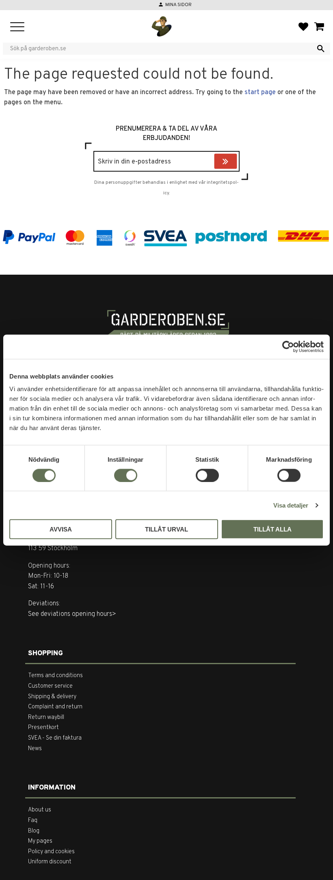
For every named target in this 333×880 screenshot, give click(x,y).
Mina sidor (178, 5)
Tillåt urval (166, 529)
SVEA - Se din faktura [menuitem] (55, 738)
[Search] (321, 48)
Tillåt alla (272, 529)
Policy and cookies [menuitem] (51, 852)
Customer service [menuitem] (50, 686)
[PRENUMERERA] (235, 162)
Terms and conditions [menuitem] (55, 676)
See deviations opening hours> (72, 614)
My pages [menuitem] (40, 841)
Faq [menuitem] (32, 820)
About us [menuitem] (39, 810)
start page (260, 92)
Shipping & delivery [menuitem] (52, 697)
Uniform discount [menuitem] (49, 862)
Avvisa (61, 529)
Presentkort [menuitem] (43, 728)
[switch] (125, 475)
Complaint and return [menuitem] (55, 707)
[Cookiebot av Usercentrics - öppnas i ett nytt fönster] (288, 346)
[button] (17, 27)
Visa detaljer (290, 504)
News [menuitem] (35, 749)
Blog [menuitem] (33, 831)
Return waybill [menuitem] (46, 717)
